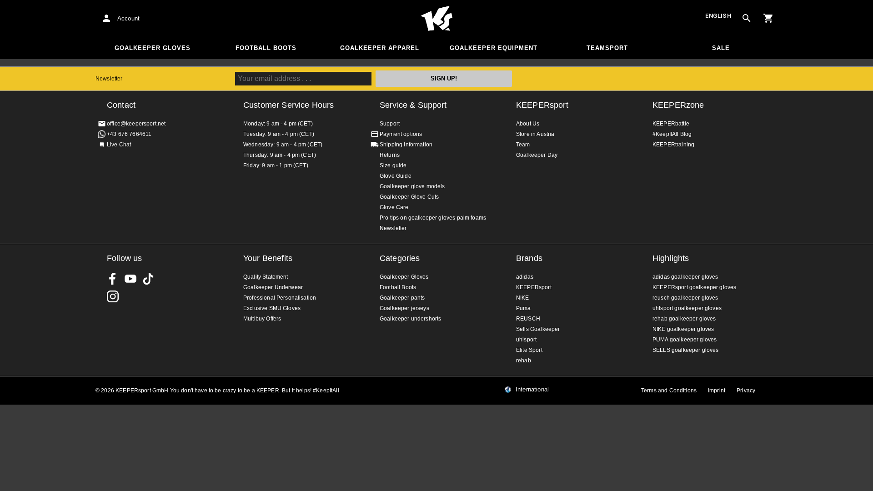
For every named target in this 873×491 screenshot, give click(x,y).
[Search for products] (747, 18)
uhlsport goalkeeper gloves (687, 308)
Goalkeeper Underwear (273, 287)
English (718, 15)
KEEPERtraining (673, 144)
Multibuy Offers (262, 319)
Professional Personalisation (279, 298)
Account (128, 18)
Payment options (401, 134)
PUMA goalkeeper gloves (684, 339)
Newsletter (109, 78)
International (532, 389)
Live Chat (119, 144)
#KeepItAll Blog (672, 134)
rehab (523, 360)
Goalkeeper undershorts (410, 319)
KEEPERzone (678, 105)
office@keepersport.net (136, 123)
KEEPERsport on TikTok (148, 279)
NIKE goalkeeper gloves (683, 329)
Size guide (393, 165)
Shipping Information (406, 144)
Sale (721, 48)
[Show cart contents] (768, 18)
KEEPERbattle (670, 123)
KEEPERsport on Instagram (113, 296)
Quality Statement (265, 277)
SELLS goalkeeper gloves (685, 350)
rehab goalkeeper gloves (684, 319)
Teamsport (607, 48)
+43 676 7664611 (129, 134)
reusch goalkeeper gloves (685, 298)
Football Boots (266, 48)
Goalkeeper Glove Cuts (409, 197)
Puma (523, 308)
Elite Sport (529, 350)
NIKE (522, 298)
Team (523, 144)
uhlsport (526, 339)
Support (390, 123)
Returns (390, 155)
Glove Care (394, 207)
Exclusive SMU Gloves (272, 308)
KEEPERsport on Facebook (113, 279)
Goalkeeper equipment (493, 48)
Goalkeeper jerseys (404, 308)
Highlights (670, 258)
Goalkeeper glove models (412, 186)
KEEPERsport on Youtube (130, 279)
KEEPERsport (542, 105)
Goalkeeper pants (402, 298)
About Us (527, 123)
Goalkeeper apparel (379, 48)
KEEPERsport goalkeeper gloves (694, 287)
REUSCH (528, 319)
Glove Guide (395, 176)
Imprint (716, 390)
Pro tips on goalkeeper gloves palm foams (433, 218)
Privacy (746, 390)
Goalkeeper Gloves (153, 48)
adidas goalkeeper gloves (685, 277)
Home (436, 18)
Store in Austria (535, 134)
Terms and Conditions (669, 390)
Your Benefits (267, 258)
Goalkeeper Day (536, 155)
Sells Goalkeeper (538, 329)
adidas (524, 277)
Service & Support (413, 105)
